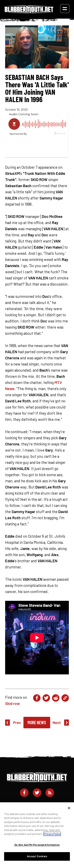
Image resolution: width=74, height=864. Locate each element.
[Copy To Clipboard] (65, 698)
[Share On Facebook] (36, 698)
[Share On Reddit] (55, 698)
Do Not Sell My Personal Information (37, 844)
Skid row (12, 703)
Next (57, 722)
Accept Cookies (37, 856)
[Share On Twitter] (46, 698)
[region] (37, 833)
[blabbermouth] (29, 11)
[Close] (69, 808)
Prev (17, 722)
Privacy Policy (52, 834)
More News (37, 722)
